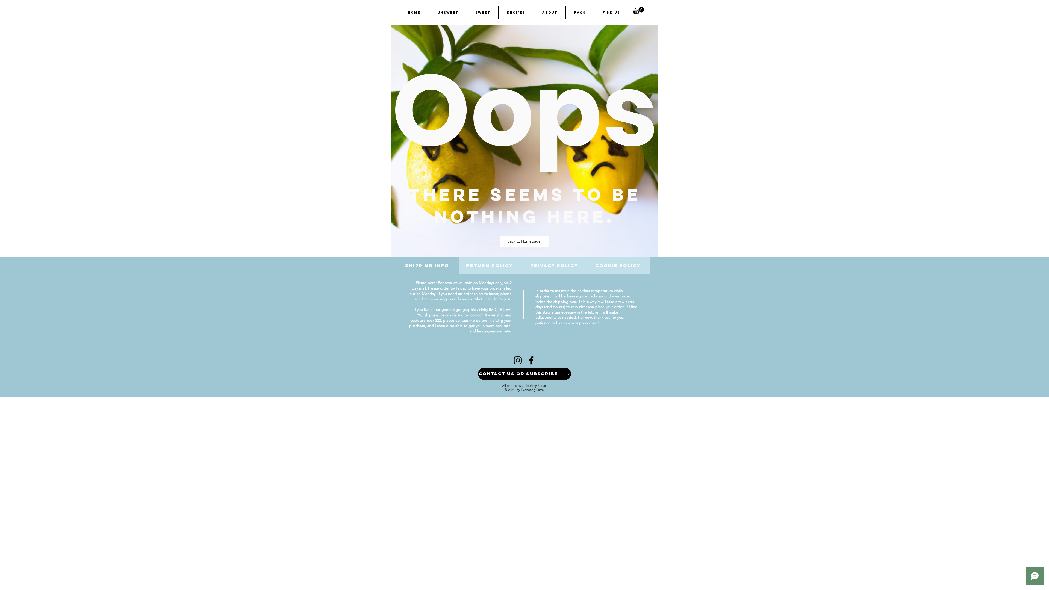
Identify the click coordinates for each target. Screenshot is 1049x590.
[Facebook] (531, 360)
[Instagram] (517, 360)
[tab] (428, 265)
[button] (638, 10)
